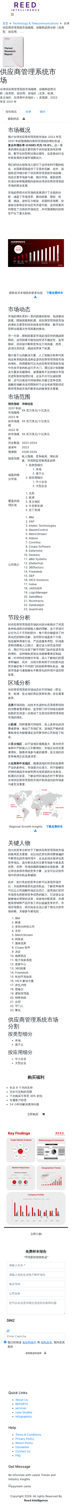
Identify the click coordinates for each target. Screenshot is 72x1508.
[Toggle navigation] (12, 14)
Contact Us (22, 1451)
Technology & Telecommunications (36, 23)
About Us (21, 1399)
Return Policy (24, 1443)
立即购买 (33, 1114)
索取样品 (14, 118)
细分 (42, 111)
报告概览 (11, 111)
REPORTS (21, 1404)
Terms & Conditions (28, 1434)
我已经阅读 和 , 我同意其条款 (36, 1344)
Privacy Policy (24, 1438)
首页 (5, 23)
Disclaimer (22, 1447)
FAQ (18, 1455)
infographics (23, 1416)
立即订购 (36, 1234)
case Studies (23, 1412)
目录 (28, 111)
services (20, 1408)
